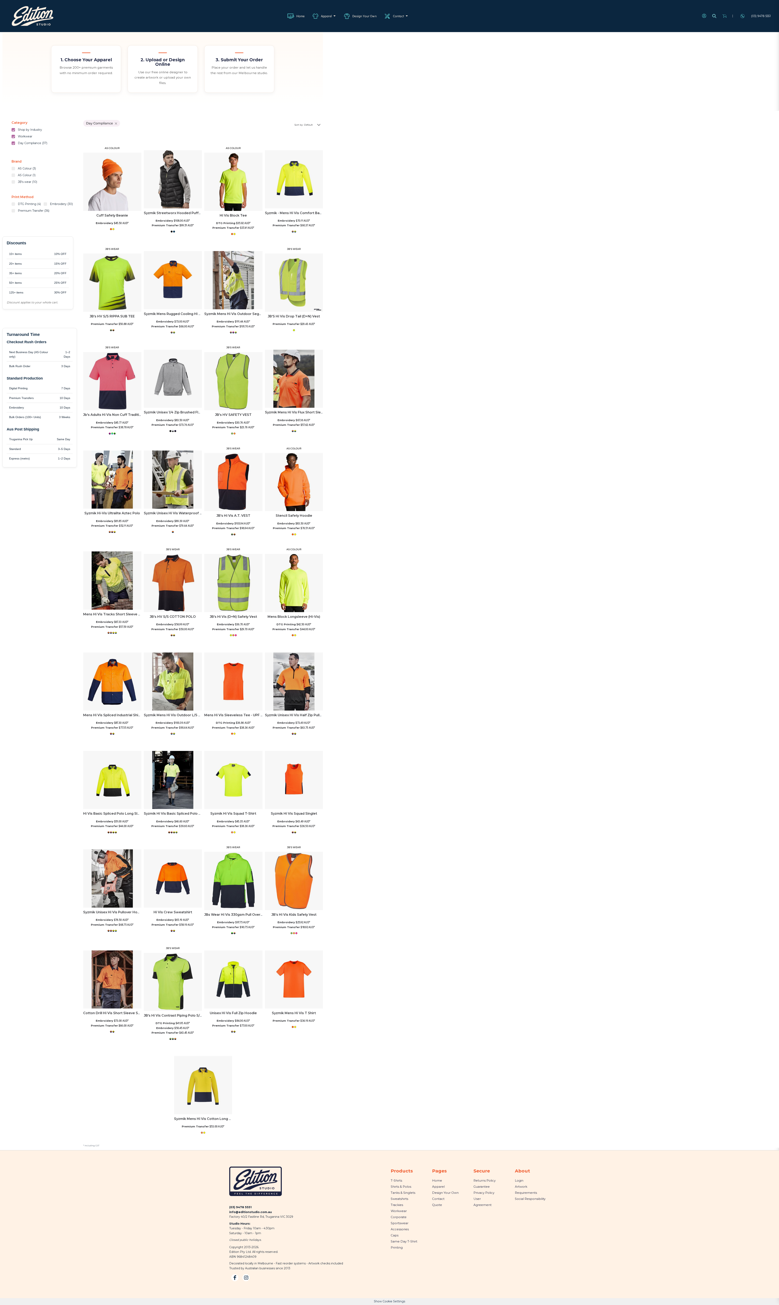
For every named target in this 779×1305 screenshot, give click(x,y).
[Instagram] (246, 1277)
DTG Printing (225, 223)
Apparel (438, 1187)
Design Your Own (445, 1193)
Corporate (399, 1217)
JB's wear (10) (27, 181)
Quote (437, 1205)
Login (519, 1180)
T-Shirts (396, 1180)
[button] (325, 16)
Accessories (400, 1229)
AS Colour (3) (27, 168)
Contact (438, 1199)
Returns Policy (484, 1180)
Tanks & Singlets (403, 1193)
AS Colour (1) (27, 175)
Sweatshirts (399, 1199)
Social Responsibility (530, 1199)
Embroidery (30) (61, 204)
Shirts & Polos (401, 1187)
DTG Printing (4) (29, 204)
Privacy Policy (483, 1193)
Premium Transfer (165, 225)
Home (437, 1180)
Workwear (25, 136)
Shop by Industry (30, 129)
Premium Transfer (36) (33, 210)
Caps (394, 1235)
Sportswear (399, 1223)
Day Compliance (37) (32, 143)
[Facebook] (234, 1277)
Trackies (397, 1205)
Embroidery (104, 223)
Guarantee (481, 1187)
